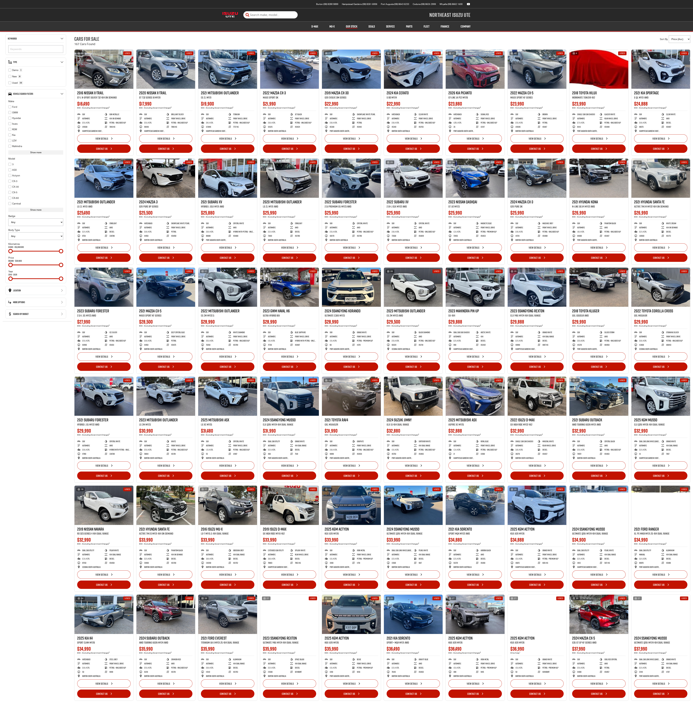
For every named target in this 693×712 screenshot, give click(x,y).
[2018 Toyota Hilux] (598, 69)
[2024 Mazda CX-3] (537, 178)
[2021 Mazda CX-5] (165, 287)
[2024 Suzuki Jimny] (413, 396)
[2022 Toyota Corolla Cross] (660, 287)
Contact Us (102, 149)
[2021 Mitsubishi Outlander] (227, 69)
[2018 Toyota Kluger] (598, 287)
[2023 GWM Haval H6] (289, 287)
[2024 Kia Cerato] (413, 69)
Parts (409, 26)
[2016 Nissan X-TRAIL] (103, 69)
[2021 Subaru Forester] (103, 396)
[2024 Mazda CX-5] (598, 614)
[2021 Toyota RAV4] (351, 396)
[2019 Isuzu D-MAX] (289, 505)
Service (390, 26)
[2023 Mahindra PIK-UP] (475, 287)
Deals (372, 26)
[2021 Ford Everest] (227, 614)
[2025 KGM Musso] (660, 396)
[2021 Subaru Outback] (598, 396)
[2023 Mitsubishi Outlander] (413, 287)
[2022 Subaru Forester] (351, 178)
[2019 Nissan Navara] (103, 505)
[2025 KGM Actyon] (351, 505)
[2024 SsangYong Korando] (351, 287)
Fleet (426, 26)
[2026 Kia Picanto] (475, 69)
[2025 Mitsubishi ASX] (227, 396)
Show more (35, 152)
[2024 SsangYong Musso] (289, 396)
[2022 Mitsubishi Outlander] (227, 287)
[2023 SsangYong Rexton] (537, 287)
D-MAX (314, 26)
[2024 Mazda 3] (165, 178)
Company (466, 26)
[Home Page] (230, 15)
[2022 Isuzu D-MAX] (537, 396)
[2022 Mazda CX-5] (537, 69)
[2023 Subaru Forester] (103, 287)
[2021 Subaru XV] (227, 178)
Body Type (14, 230)
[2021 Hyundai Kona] (598, 178)
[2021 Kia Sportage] (660, 69)
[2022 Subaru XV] (413, 178)
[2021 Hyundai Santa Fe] (660, 178)
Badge (11, 216)
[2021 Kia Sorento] (475, 505)
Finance (445, 26)
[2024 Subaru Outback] (165, 614)
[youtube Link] (468, 4)
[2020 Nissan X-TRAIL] (165, 69)
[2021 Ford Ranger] (660, 505)
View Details (101, 139)
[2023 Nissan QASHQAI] (475, 178)
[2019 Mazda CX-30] (351, 69)
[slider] (10, 251)
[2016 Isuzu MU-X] (227, 505)
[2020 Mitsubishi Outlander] (289, 178)
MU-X (332, 26)
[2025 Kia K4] (103, 614)
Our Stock (351, 26)
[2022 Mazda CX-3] (289, 69)
